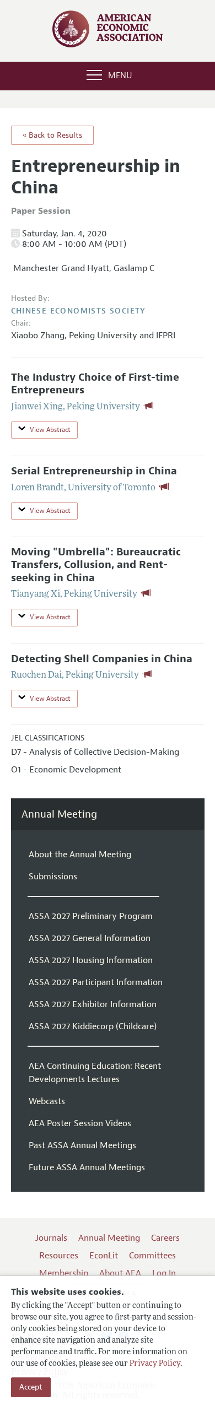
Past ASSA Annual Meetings (82, 1145)
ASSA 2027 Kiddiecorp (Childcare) (93, 1026)
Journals (51, 1238)
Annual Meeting (59, 814)
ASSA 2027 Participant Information (96, 982)
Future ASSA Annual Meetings (87, 1167)
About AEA (120, 1273)
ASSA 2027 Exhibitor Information (93, 1004)
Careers (165, 1238)
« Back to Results (52, 135)
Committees (152, 1255)
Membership (63, 1273)
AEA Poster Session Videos (80, 1123)
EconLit (103, 1255)
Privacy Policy (155, 1364)
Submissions (53, 876)
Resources (58, 1255)
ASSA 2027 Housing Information (91, 960)
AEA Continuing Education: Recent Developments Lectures (95, 1073)
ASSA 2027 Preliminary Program (91, 916)
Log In (164, 1273)
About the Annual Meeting (80, 854)
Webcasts (47, 1101)
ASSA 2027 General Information (89, 938)
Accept (30, 1387)
